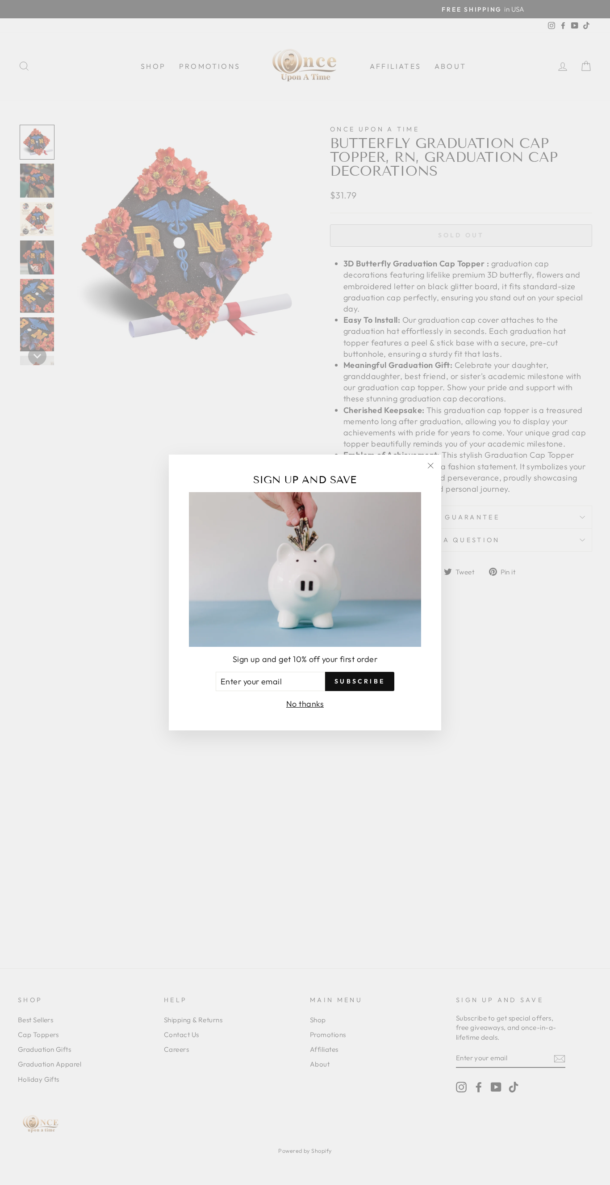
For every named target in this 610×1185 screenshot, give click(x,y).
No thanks (305, 704)
